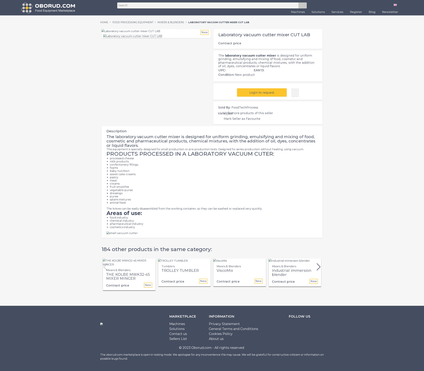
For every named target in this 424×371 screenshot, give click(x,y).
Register (356, 12)
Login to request (261, 92)
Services (337, 12)
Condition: (226, 75)
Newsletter (390, 12)
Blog (372, 12)
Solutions (318, 12)
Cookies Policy (221, 334)
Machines (298, 12)
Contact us (178, 334)
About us (216, 339)
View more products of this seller (248, 113)
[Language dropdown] (397, 5)
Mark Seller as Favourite (242, 119)
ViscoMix (225, 270)
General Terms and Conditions (233, 329)
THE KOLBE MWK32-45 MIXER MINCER (128, 276)
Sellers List (178, 339)
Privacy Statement (224, 324)
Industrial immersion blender (292, 272)
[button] (318, 267)
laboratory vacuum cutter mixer (250, 55)
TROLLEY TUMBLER (180, 270)
